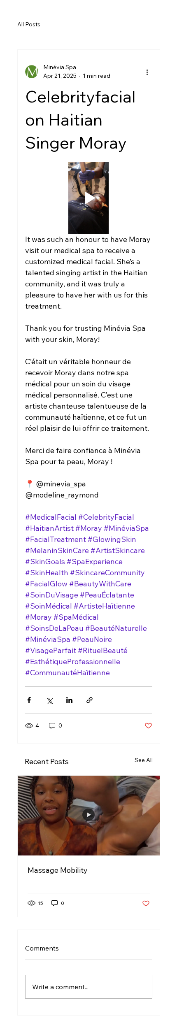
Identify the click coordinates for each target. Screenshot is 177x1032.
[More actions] (147, 72)
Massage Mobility (58, 870)
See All (144, 760)
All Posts (28, 24)
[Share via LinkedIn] (69, 700)
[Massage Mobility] (89, 815)
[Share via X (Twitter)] (49, 700)
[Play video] (88, 198)
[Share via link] (89, 700)
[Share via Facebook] (29, 700)
